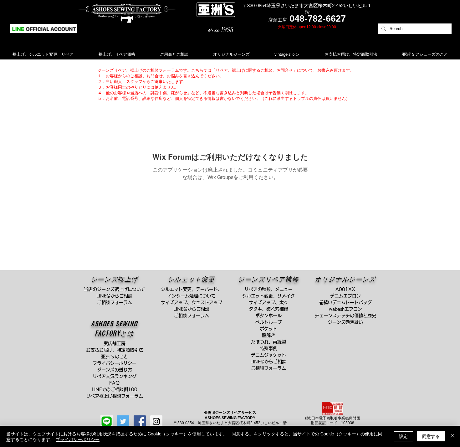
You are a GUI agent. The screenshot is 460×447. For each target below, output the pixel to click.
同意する (431, 436)
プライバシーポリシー (78, 439)
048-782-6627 (317, 18)
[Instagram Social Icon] (156, 421)
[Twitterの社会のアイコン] (123, 421)
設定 (403, 436)
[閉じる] (452, 436)
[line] (106, 421)
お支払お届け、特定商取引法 (116, 350)
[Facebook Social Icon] (140, 421)
